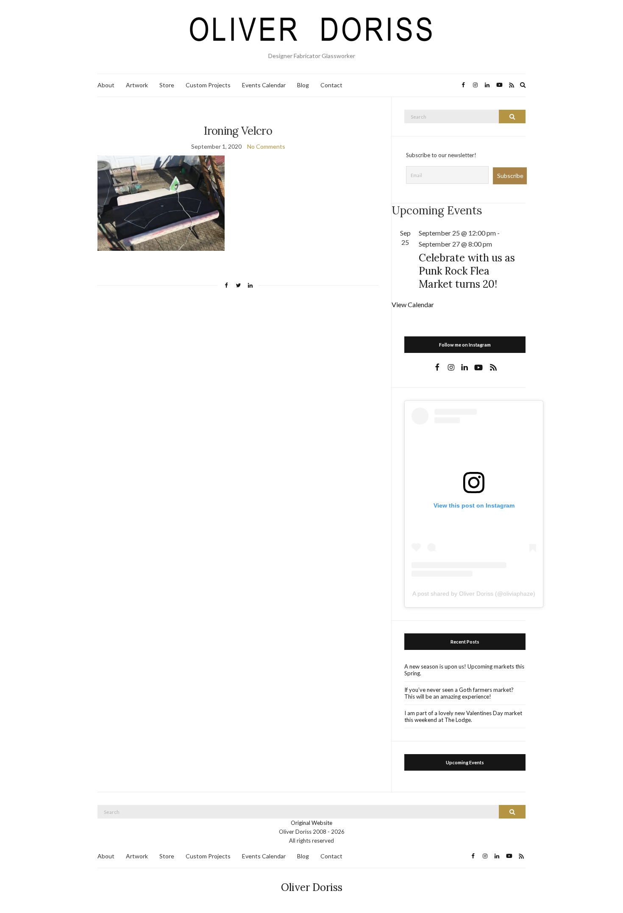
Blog (303, 85)
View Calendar (413, 304)
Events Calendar (264, 85)
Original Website (311, 822)
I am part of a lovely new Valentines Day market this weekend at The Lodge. (463, 716)
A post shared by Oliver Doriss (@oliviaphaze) (473, 593)
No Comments (266, 146)
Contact (331, 85)
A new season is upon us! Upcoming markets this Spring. (464, 670)
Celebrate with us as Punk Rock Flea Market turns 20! (467, 271)
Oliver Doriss (311, 887)
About (105, 85)
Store (166, 85)
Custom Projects (208, 85)
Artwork (137, 85)
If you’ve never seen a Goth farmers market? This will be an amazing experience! (459, 693)
